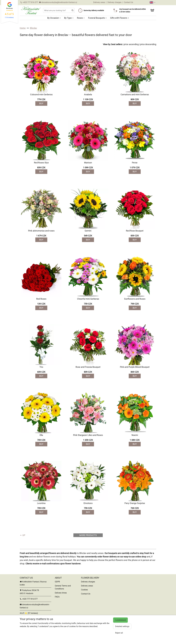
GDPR (57, 582)
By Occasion (53, 18)
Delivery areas (99, 2)
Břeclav (33, 28)
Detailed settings (122, 626)
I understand (120, 620)
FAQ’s (57, 597)
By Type (68, 18)
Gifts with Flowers (119, 18)
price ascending (131, 44)
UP (23, 535)
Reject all (119, 633)
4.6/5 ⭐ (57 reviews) (29, 613)
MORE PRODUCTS (88, 535)
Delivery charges (114, 2)
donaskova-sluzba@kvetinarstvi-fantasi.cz (59, 2)
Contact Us (128, 2)
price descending (148, 44)
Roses (80, 18)
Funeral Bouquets (96, 18)
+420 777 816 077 (30, 2)
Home (23, 28)
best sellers (116, 44)
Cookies (84, 590)
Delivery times (61, 593)
